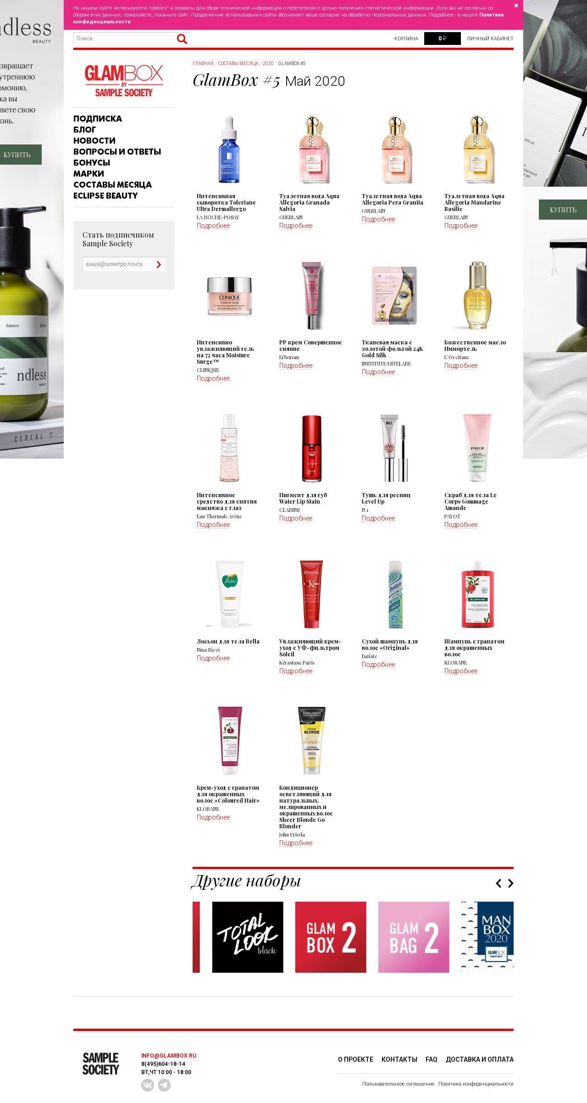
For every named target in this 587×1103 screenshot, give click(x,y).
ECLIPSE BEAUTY (105, 196)
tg (164, 1085)
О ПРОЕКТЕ (355, 1059)
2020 (268, 63)
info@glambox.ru (168, 1056)
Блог (84, 130)
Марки (88, 174)
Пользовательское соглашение (398, 1084)
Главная (203, 63)
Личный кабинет (490, 39)
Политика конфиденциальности (476, 1084)
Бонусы (91, 163)
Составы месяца (112, 185)
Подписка (97, 119)
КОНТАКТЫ (399, 1059)
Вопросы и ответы (117, 152)
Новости (94, 141)
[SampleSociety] (123, 81)
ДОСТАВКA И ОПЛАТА (480, 1059)
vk (147, 1085)
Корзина (406, 39)
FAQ (431, 1059)
